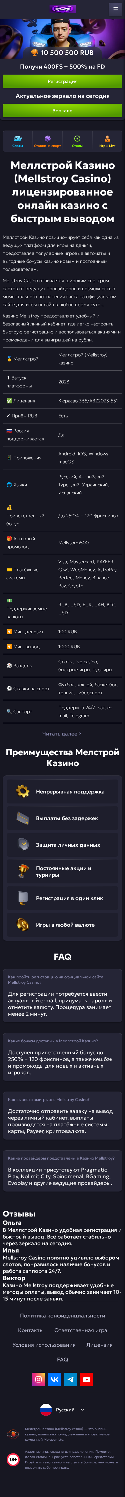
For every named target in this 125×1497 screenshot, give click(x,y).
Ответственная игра (80, 1330)
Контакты (31, 1330)
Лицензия (99, 1344)
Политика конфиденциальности (62, 1315)
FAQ (62, 1359)
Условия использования (44, 1344)
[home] (62, 9)
